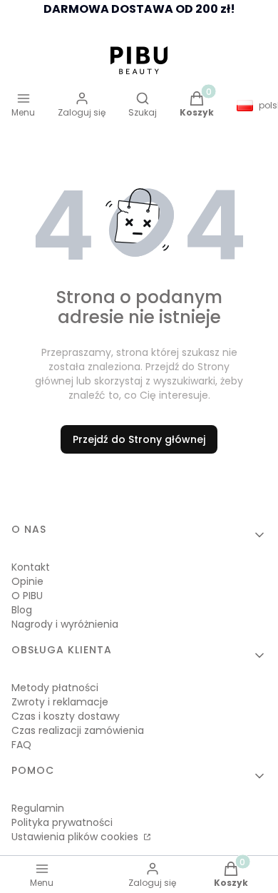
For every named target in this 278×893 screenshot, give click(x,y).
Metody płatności (54, 687)
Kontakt (30, 567)
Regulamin (37, 808)
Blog (21, 610)
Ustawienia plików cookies (76, 837)
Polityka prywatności (62, 822)
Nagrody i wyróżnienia (64, 624)
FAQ (21, 745)
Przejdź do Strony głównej (139, 439)
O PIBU (27, 595)
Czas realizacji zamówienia (77, 730)
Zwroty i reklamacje (59, 702)
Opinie (27, 581)
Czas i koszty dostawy (65, 716)
